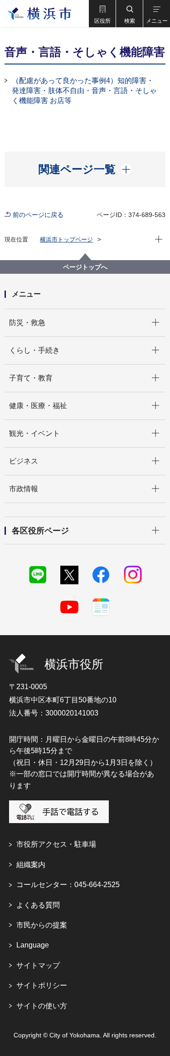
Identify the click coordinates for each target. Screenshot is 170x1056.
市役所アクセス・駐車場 (56, 844)
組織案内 (30, 864)
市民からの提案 (41, 925)
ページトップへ (85, 267)
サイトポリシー (41, 985)
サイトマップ (38, 965)
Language (32, 945)
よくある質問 (38, 905)
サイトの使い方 (41, 1006)
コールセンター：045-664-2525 (68, 884)
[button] (102, 13)
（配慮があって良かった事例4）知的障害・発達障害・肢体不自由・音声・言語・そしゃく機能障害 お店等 (84, 91)
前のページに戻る (38, 214)
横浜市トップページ (66, 239)
